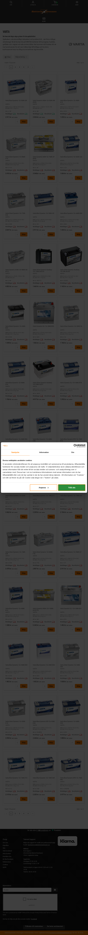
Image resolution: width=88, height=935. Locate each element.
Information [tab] (44, 452)
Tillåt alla (71, 487)
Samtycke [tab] (15, 452)
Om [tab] (72, 452)
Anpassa (42, 487)
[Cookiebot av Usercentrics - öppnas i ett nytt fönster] (75, 445)
